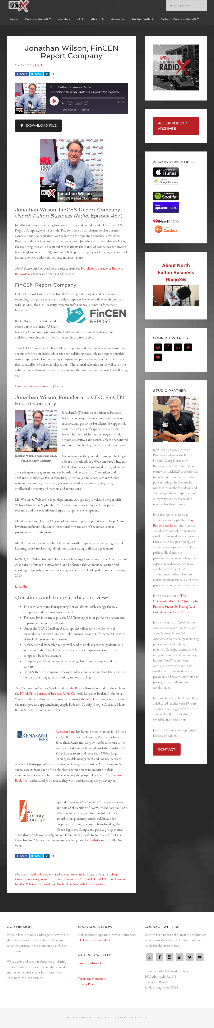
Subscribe (69, 109)
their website (92, 840)
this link (86, 699)
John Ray (74, 688)
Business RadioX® (63, 693)
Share (85, 109)
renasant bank (98, 884)
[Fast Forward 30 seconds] (86, 103)
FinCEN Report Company (111, 879)
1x (78, 102)
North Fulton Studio (74, 874)
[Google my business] (169, 957)
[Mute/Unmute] (64, 103)
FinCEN (90, 879)
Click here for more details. (95, 940)
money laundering (45, 884)
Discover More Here (91, 963)
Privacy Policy (87, 984)
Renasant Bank (65, 731)
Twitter (60, 386)
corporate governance (39, 879)
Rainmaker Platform (130, 1018)
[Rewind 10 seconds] (70, 103)
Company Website (27, 386)
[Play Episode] (54, 101)
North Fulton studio (94, 268)
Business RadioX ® (38, 6)
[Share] (46, 74)
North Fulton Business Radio (46, 874)
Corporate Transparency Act (68, 879)
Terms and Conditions (92, 978)
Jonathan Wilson (24, 884)
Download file (41, 125)
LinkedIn (46, 386)
